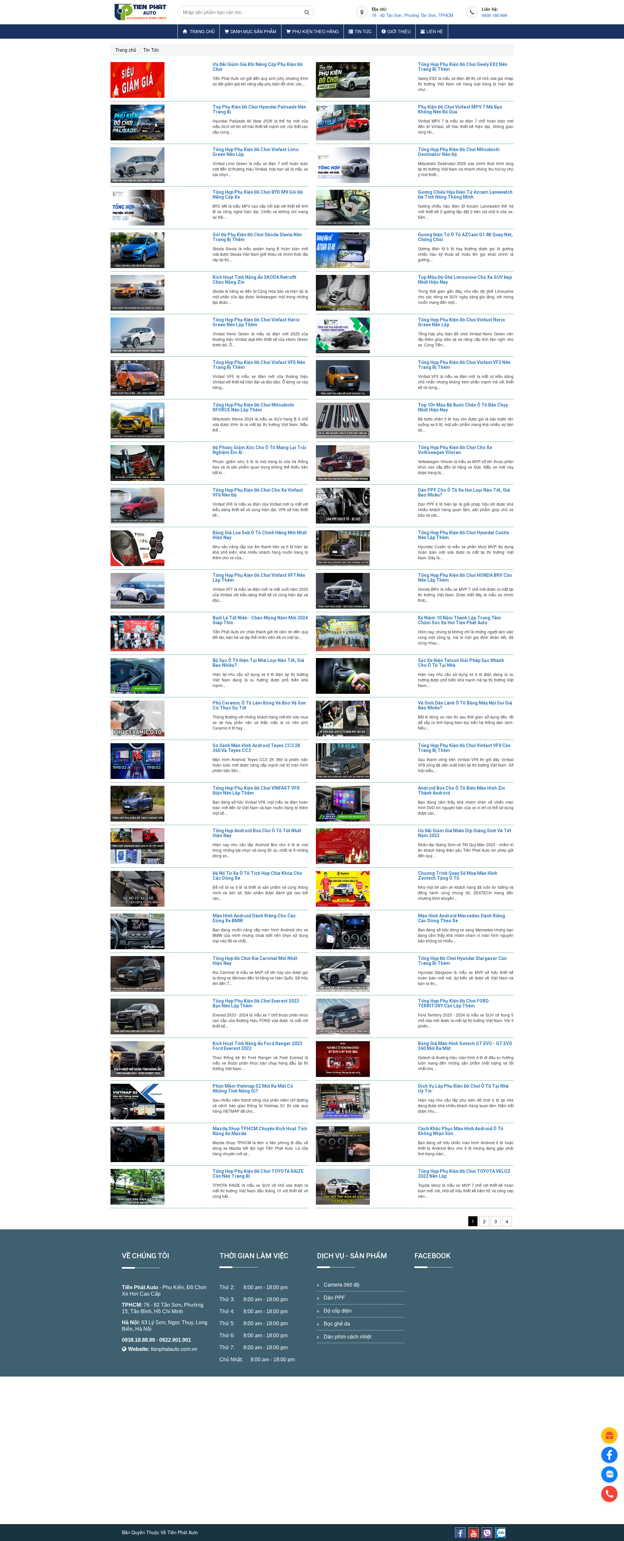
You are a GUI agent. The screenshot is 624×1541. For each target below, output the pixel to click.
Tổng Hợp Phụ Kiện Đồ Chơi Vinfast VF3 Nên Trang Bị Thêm (464, 365)
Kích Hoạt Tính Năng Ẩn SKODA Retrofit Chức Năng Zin (254, 280)
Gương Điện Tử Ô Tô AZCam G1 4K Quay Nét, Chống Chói (465, 237)
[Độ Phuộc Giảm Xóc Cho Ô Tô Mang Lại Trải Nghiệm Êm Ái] (159, 463)
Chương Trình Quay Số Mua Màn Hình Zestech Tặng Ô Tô (457, 876)
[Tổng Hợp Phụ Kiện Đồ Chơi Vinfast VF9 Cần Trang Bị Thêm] (365, 761)
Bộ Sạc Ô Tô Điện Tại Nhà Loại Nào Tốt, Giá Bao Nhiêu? (258, 663)
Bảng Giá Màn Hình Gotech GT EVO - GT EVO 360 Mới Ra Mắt (465, 1046)
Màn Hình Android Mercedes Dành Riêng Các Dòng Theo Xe (461, 918)
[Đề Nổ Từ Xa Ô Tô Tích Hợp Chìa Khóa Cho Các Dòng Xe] (159, 889)
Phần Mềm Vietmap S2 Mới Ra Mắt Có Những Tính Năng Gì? (253, 1088)
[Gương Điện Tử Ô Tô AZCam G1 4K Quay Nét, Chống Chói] (365, 250)
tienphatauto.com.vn (174, 1349)
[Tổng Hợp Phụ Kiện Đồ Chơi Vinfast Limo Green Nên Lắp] (159, 165)
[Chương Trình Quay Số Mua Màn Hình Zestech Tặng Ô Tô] (365, 889)
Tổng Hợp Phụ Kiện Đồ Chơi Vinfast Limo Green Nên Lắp (256, 152)
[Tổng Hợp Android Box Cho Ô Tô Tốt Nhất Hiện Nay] (159, 846)
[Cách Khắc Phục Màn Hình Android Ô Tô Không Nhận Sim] (365, 1144)
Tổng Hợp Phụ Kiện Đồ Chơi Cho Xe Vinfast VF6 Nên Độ (258, 492)
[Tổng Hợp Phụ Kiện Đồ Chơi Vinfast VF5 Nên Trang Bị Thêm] (159, 378)
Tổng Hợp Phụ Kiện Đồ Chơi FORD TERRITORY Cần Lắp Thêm (453, 1003)
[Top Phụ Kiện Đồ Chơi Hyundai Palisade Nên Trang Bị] (159, 122)
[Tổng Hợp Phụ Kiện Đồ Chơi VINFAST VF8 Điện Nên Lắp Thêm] (159, 804)
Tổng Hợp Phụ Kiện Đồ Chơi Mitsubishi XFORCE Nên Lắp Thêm (253, 407)
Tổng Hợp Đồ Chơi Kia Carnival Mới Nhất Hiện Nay (255, 961)
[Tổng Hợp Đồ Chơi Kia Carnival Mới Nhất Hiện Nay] (159, 974)
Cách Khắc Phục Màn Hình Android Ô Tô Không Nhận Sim (460, 1131)
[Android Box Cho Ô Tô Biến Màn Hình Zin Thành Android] (365, 804)
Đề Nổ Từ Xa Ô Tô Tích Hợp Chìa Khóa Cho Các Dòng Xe (257, 876)
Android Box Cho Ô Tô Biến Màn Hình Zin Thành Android (461, 790)
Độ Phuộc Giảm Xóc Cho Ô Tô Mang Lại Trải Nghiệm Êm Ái (259, 450)
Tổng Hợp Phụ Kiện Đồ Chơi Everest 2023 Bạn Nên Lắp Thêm (256, 1003)
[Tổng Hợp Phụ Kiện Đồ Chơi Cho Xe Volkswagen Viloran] (365, 463)
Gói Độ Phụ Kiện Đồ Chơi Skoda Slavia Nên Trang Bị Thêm (257, 237)
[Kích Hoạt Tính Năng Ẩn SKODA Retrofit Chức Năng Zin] (159, 293)
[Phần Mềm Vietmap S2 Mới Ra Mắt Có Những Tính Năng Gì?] (159, 1102)
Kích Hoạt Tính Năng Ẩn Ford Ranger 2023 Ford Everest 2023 (257, 1046)
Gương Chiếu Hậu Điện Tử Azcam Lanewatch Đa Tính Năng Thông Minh (465, 194)
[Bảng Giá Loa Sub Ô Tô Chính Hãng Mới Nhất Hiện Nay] (159, 548)
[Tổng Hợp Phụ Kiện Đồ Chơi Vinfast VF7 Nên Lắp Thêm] (159, 591)
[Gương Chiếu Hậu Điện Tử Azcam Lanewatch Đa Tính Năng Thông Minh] (365, 208)
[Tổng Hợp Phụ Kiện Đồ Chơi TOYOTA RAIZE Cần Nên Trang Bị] (159, 1187)
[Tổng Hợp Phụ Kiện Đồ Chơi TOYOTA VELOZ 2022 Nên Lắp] (365, 1187)
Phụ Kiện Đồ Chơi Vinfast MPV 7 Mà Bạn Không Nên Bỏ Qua (460, 109)
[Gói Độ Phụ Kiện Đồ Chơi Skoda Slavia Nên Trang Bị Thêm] (159, 250)
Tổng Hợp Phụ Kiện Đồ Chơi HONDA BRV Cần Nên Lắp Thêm (465, 578)
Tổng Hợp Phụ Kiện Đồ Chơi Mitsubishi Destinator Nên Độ (459, 152)
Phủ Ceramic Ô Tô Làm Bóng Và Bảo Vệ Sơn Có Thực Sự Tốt (259, 705)
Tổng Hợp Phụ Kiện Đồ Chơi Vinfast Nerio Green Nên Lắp (461, 322)
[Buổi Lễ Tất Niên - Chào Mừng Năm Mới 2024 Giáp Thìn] (159, 633)
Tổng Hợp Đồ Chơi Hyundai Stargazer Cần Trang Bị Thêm (462, 961)
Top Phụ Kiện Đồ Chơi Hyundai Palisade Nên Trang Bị (259, 109)
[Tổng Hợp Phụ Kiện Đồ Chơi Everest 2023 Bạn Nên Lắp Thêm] (159, 1016)
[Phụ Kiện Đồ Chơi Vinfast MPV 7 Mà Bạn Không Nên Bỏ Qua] (365, 122)
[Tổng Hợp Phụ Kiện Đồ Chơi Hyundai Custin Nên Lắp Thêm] (365, 548)
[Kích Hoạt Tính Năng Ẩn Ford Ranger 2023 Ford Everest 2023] (159, 1059)
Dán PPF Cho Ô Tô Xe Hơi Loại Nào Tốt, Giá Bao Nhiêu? (464, 492)
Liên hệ (434, 31)
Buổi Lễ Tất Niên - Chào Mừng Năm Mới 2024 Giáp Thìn (260, 620)
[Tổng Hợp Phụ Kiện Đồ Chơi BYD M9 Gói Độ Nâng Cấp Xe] (159, 208)
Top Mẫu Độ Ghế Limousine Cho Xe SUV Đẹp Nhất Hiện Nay (465, 280)
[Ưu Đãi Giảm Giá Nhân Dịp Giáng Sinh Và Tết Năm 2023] (365, 846)
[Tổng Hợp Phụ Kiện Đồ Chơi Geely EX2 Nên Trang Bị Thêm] (365, 80)
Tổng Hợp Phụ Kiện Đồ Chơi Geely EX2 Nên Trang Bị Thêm (462, 67)
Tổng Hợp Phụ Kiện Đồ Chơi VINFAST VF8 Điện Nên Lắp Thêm (256, 790)
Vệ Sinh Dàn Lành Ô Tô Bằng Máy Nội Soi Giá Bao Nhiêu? (465, 705)
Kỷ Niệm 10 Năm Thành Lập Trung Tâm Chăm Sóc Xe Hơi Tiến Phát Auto (459, 620)
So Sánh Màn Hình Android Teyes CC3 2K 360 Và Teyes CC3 (256, 748)
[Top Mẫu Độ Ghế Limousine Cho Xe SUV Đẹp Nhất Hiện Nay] (365, 293)
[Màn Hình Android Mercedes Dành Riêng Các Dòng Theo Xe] (365, 931)
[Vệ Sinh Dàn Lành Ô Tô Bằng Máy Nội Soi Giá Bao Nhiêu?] (365, 718)
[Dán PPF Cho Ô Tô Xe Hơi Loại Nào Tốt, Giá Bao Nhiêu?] (365, 506)
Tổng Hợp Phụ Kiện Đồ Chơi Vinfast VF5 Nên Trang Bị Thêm (259, 365)
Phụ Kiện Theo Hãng (315, 31)
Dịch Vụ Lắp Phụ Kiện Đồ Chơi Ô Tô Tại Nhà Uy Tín (463, 1088)
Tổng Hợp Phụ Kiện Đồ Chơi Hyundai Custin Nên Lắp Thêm (463, 535)
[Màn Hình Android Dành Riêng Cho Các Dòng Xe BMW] (159, 931)
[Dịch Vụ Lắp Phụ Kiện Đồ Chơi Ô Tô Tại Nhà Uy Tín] (365, 1102)
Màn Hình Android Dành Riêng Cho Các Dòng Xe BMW (254, 918)
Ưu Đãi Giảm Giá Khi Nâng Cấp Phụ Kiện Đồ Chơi (258, 67)
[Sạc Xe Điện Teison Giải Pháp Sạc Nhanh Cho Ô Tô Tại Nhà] (365, 676)
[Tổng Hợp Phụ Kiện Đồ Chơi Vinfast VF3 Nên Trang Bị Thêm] (365, 378)
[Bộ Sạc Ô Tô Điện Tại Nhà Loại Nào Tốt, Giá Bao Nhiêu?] (159, 676)
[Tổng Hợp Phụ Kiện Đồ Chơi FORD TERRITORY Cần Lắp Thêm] (365, 1016)
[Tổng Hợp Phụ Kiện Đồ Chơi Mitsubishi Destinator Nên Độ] (365, 165)
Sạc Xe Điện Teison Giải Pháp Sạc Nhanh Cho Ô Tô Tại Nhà (461, 663)
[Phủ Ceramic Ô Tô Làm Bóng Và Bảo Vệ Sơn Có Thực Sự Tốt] (159, 718)
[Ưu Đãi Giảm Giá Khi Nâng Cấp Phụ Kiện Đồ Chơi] (159, 80)
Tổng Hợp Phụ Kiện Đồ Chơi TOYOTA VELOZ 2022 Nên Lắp (464, 1174)
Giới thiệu (398, 31)
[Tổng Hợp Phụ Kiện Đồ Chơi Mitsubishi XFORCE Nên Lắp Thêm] (159, 420)
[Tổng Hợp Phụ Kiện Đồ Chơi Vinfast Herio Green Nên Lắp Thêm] (159, 335)
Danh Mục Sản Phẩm (253, 31)
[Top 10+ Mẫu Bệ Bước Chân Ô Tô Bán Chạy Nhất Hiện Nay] (365, 420)
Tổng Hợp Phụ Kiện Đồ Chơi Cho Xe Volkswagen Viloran (455, 450)
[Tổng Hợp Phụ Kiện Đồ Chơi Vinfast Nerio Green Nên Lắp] (365, 335)
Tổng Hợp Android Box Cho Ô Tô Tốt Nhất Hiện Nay (257, 833)
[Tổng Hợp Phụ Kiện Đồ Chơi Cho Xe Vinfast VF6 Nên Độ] (159, 506)
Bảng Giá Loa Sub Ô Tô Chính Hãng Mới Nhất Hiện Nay (260, 535)
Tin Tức (363, 31)
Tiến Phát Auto (140, 1287)
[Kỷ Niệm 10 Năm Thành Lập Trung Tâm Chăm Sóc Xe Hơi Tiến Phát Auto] (365, 633)
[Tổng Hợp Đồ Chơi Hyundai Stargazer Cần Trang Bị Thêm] (365, 974)
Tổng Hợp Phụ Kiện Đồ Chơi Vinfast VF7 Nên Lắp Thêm (259, 578)
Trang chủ (201, 31)
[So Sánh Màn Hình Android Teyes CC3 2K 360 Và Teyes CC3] (159, 761)
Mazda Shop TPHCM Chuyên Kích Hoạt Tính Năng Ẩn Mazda (260, 1131)
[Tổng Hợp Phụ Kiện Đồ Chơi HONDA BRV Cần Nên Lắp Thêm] (365, 591)
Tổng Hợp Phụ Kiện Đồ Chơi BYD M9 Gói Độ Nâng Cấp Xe (258, 194)
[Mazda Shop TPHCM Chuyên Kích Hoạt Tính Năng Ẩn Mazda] (159, 1144)
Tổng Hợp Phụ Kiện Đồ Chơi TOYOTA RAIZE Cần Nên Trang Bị (258, 1174)
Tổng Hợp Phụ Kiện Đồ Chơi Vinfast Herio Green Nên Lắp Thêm (256, 322)
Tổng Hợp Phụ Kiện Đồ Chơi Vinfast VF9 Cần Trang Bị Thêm (464, 748)
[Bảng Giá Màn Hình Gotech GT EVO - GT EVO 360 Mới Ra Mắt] (365, 1059)
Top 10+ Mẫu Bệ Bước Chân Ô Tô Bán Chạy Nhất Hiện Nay (463, 407)
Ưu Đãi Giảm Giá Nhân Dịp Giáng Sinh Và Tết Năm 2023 (464, 833)
